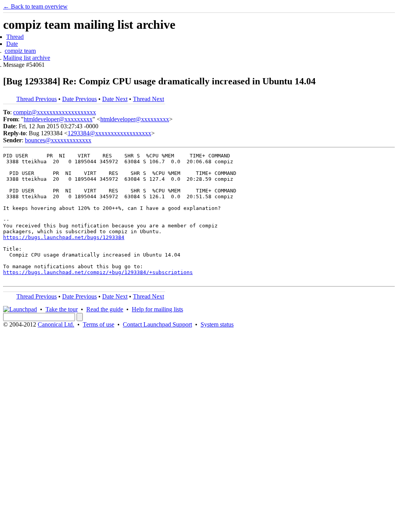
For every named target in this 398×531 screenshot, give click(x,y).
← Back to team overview (35, 6)
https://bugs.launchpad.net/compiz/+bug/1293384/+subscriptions (98, 272)
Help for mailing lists (157, 309)
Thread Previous (36, 99)
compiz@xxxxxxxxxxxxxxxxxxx (54, 112)
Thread (15, 36)
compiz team (20, 50)
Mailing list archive (26, 57)
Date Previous (79, 99)
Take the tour (61, 309)
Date (12, 43)
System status (217, 324)
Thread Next (148, 99)
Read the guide (104, 309)
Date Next (114, 99)
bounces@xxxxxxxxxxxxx (58, 140)
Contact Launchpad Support (157, 324)
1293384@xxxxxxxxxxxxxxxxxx (109, 133)
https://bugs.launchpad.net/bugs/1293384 (63, 237)
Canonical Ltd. (56, 324)
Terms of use (98, 324)
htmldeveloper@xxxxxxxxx (58, 119)
